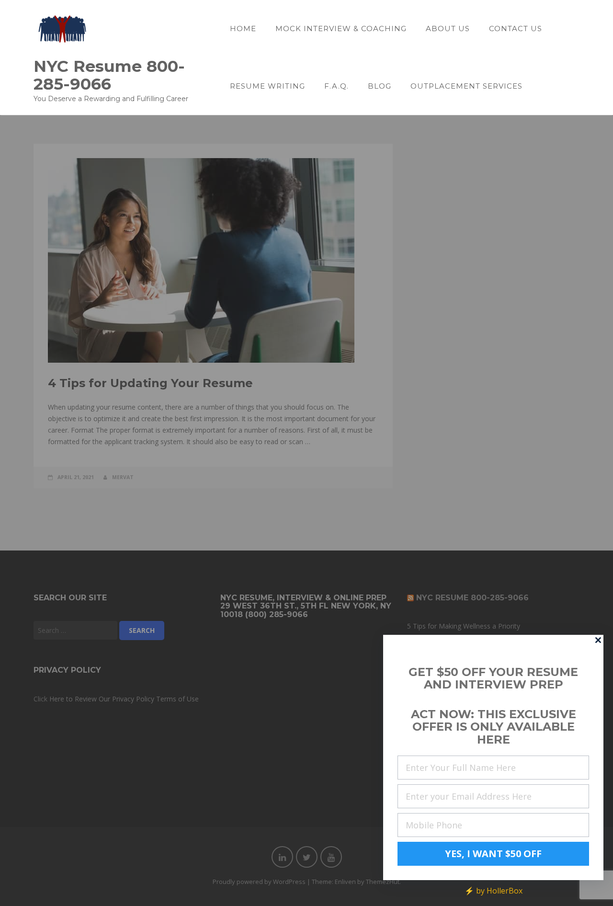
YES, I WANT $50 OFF (493, 853)
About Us (448, 28)
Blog (379, 86)
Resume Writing (267, 86)
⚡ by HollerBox (493, 890)
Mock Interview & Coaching (341, 28)
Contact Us (515, 28)
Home (243, 28)
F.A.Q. (336, 86)
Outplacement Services (466, 86)
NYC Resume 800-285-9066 (109, 74)
